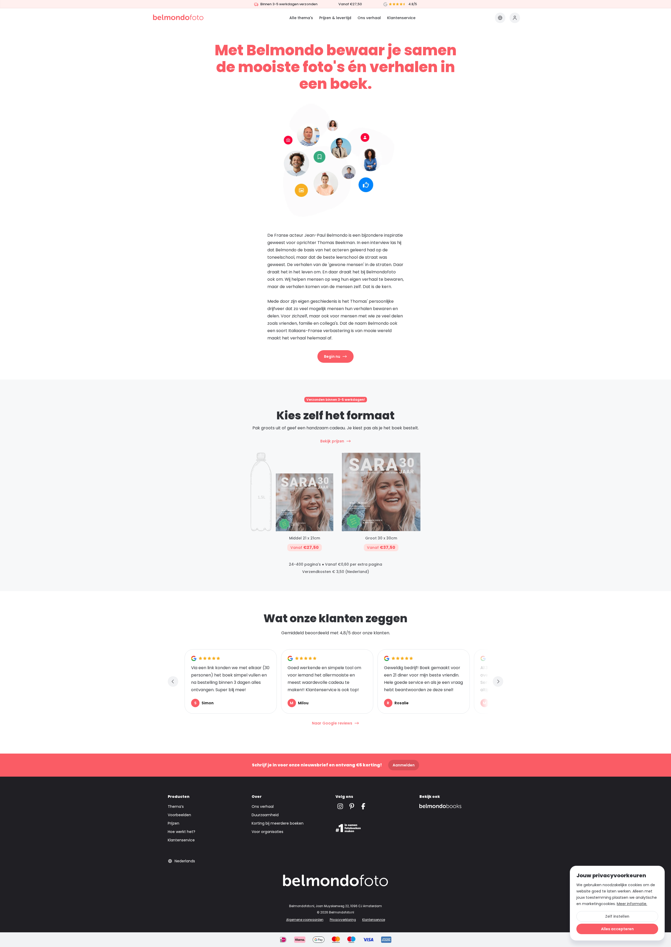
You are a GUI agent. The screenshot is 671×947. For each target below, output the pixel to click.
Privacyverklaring (343, 920)
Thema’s (176, 806)
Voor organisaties (267, 831)
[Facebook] (363, 806)
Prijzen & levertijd (335, 17)
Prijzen (173, 823)
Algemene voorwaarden (304, 920)
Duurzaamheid (265, 815)
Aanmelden (404, 765)
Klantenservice (401, 17)
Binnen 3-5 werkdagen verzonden (288, 4)
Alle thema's (301, 17)
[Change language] (500, 18)
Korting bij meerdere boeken (278, 823)
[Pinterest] (351, 806)
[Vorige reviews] (173, 681)
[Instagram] (340, 806)
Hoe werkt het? (181, 831)
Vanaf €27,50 (350, 4)
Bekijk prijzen (332, 441)
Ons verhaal (369, 17)
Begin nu (332, 356)
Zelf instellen (617, 916)
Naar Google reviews (332, 723)
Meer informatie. (632, 903)
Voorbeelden (179, 815)
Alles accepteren (617, 929)
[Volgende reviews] (498, 681)
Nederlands (185, 861)
